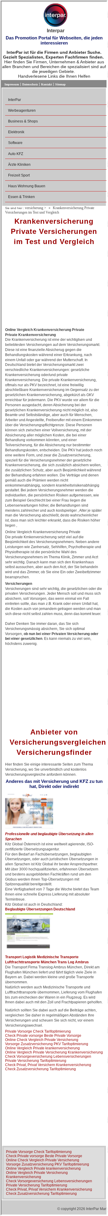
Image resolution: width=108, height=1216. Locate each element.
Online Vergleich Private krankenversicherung (42, 1048)
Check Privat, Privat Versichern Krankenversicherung (48, 1065)
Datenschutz (30, 84)
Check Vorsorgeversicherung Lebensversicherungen (48, 1056)
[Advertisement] (54, 288)
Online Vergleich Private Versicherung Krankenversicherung (54, 1052)
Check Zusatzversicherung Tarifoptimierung (40, 1069)
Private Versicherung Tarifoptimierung (35, 1061)
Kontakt (46, 84)
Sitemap (60, 84)
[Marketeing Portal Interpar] (56, 15)
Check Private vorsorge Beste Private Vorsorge (43, 1035)
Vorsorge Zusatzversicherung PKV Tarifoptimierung (46, 1044)
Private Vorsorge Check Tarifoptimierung (38, 1031)
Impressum (11, 84)
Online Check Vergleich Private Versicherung (41, 1040)
